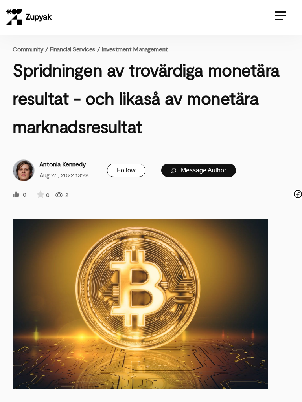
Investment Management (134, 49)
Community (30, 49)
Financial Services (72, 49)
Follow (126, 170)
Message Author (202, 170)
